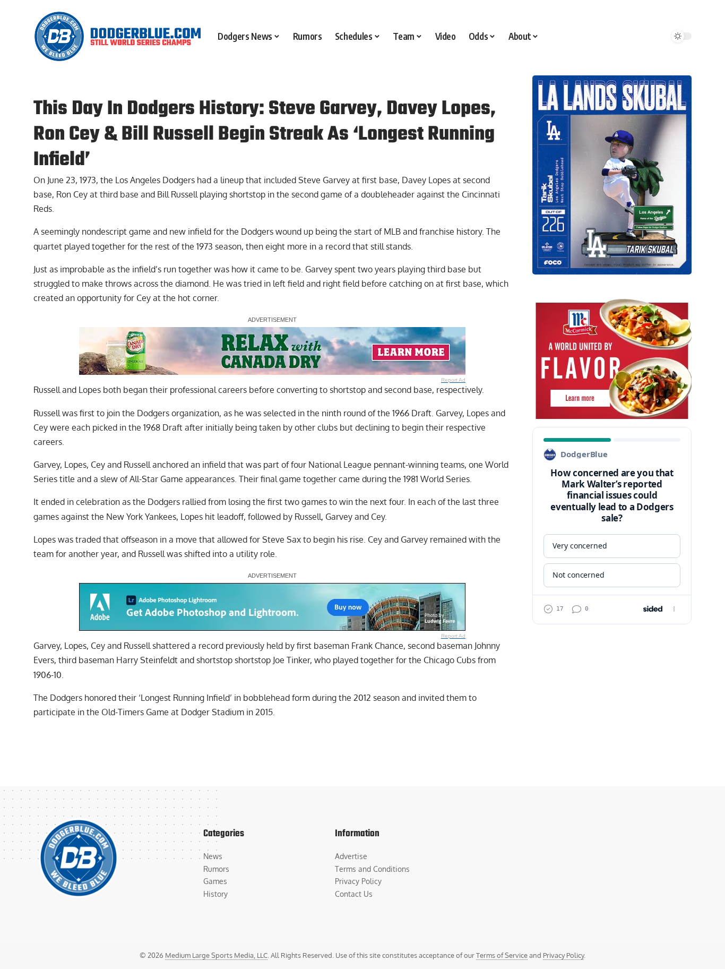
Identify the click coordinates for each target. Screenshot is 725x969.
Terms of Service (502, 955)
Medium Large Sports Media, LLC (216, 955)
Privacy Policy (563, 955)
